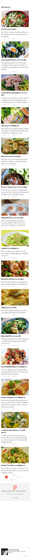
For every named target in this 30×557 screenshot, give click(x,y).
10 (6, 479)
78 (11, 479)
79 (14, 479)
